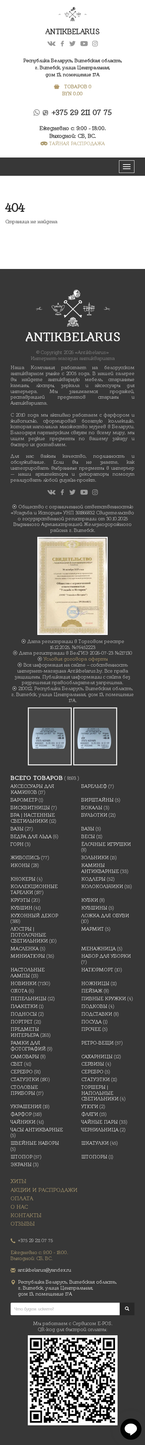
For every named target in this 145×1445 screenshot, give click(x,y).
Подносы (24, 1014)
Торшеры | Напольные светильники (100, 1093)
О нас (19, 1206)
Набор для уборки (106, 956)
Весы (88, 836)
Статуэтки (25, 1079)
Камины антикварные (100, 868)
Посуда (91, 1022)
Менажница (98, 948)
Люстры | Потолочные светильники (29, 935)
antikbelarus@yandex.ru (44, 1270)
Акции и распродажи (44, 1190)
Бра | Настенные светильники (33, 818)
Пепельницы (28, 998)
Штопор (21, 1157)
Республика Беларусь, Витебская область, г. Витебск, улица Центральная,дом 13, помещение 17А (72, 67)
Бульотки (94, 815)
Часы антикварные (37, 1129)
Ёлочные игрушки (106, 844)
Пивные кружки (103, 998)
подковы (94, 1006)
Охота (19, 991)
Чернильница (100, 1129)
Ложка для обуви (105, 915)
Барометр (24, 800)
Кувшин (21, 908)
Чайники (23, 1122)
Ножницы (95, 983)
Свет (17, 1064)
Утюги (89, 1106)
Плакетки (24, 1006)
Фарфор (21, 1114)
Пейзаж (91, 991)
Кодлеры (93, 879)
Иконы (20, 865)
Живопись (25, 857)
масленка (25, 948)
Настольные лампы (28, 972)
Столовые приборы (24, 1090)
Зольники (95, 857)
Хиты (18, 1181)
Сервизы (92, 1064)
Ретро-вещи (97, 1043)
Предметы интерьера (25, 1032)
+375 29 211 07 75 (82, 112)
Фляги (89, 1114)
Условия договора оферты (76, 659)
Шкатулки (95, 1143)
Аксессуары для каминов (32, 789)
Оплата (22, 1198)
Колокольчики (102, 886)
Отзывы (23, 1223)
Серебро (22, 1071)
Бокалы (91, 807)
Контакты (26, 1215)
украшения (26, 1106)
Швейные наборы (35, 1143)
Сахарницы (97, 1056)
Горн (17, 844)
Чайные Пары (99, 1122)
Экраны (21, 1164)
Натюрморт (97, 969)
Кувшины (94, 908)
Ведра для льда (31, 836)
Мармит (92, 929)
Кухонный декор (34, 915)
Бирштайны (97, 800)
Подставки (96, 1014)
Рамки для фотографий (28, 1046)
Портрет (22, 1022)
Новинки (24, 983)
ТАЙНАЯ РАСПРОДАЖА (77, 143)
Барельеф (94, 786)
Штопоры (94, 1157)
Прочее (91, 1029)
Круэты (20, 900)
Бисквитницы (30, 807)
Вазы (17, 828)
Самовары (25, 1056)
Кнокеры (23, 879)
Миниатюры (28, 956)
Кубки (89, 900)
